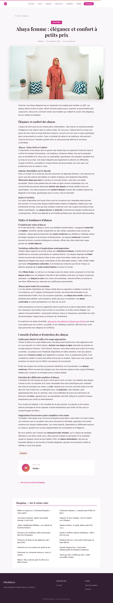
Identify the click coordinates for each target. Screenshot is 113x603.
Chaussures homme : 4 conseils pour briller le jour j (77, 511)
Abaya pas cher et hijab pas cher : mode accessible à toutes (75, 556)
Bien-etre (59, 4)
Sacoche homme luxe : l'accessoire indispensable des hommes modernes (74, 548)
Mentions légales (91, 585)
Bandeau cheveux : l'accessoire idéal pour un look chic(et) (77, 541)
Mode (79, 4)
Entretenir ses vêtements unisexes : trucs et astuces (34, 553)
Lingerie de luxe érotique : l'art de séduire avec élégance (76, 519)
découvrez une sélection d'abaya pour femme (67, 321)
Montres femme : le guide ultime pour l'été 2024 (76, 526)
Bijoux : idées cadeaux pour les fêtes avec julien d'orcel (33, 561)
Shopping (88, 4)
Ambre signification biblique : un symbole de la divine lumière (34, 526)
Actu (40, 4)
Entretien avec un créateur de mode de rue (33, 547)
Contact (88, 589)
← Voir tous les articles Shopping (31, 482)
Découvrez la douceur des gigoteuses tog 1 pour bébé (33, 541)
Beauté (48, 4)
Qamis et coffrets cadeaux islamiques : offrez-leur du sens (77, 533)
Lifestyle (70, 4)
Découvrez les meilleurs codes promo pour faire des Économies (33, 533)
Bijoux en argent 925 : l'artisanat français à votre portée (33, 511)
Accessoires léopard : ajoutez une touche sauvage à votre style (32, 519)
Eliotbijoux (9, 582)
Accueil (31, 4)
